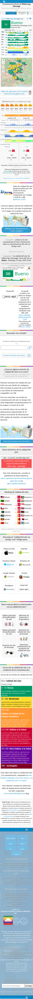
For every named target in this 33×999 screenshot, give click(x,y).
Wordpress (9, 585)
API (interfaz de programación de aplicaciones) (17, 903)
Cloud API (24, 585)
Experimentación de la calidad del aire (16, 881)
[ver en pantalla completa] (30, 18)
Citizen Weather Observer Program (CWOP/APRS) (16, 949)
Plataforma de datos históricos (16, 906)
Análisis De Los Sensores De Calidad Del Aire (16, 884)
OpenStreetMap (22, 86)
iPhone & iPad (9, 549)
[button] (15, 72)
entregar (28, 986)
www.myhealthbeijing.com (14, 793)
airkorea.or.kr (19, 199)
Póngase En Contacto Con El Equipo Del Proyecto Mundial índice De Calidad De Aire (16, 864)
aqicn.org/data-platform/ (16, 483)
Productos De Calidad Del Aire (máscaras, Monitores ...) (16, 899)
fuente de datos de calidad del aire (16, 893)
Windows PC (25, 561)
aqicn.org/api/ (25, 327)
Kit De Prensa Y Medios (16, 867)
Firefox (24, 573)
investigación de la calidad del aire (16, 872)
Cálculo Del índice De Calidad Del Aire (16, 895)
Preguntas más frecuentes (16, 889)
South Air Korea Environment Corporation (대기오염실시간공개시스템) (16, 953)
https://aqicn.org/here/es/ (16, 251)
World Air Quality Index (13, 810)
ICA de (10, 19)
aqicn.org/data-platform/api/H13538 (25, 317)
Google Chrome (9, 573)
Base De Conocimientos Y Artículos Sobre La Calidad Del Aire (16, 878)
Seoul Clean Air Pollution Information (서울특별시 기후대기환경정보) (16, 957)
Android (24, 549)
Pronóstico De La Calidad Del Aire (16, 897)
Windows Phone (9, 561)
